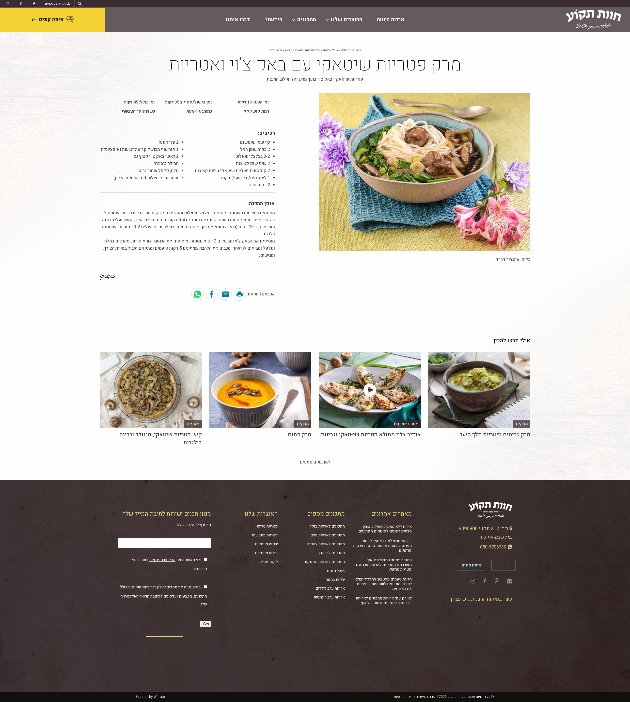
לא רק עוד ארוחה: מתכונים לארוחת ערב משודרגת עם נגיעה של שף (384, 600)
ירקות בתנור (335, 579)
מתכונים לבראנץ (331, 553)
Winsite (159, 696)
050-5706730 (493, 547)
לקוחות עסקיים (55, 3)
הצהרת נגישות (427, 696)
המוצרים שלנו (346, 19)
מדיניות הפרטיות (162, 560)
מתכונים (306, 19)
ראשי (358, 50)
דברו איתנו (237, 19)
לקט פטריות (268, 562)
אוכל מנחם (336, 571)
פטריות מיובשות (265, 535)
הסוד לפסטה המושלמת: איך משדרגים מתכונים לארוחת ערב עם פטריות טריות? (384, 564)
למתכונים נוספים (315, 462)
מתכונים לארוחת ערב (328, 535)
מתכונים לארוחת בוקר (327, 526)
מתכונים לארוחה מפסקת (325, 562)
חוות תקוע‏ (186, 647)
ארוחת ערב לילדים (330, 588)
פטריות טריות (267, 526)
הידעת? (273, 19)
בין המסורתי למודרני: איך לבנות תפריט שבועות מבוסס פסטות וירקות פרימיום (382, 545)
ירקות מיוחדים (266, 544)
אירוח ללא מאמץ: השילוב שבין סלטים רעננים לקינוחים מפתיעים (385, 529)
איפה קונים (51, 19)
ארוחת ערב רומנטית (329, 597)
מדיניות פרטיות (404, 696)
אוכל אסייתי (330, 50)
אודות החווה (391, 19)
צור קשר (503, 565)
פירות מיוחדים (266, 553)
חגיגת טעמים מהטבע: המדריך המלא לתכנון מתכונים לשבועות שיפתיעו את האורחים (383, 584)
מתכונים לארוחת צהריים (326, 544)
